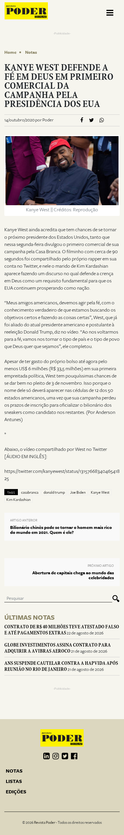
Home (10, 52)
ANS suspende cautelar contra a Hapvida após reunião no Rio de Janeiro (61, 666)
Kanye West (100, 492)
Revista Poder (44, 823)
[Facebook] (81, 120)
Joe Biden (78, 492)
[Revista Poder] (26, 10)
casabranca (29, 492)
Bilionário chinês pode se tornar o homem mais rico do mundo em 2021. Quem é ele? (61, 530)
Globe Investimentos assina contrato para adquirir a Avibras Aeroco (57, 648)
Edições (16, 792)
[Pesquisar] (116, 598)
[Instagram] (55, 756)
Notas (31, 52)
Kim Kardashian (18, 500)
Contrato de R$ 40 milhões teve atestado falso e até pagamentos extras (61, 630)
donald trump (54, 492)
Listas (14, 781)
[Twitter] (91, 120)
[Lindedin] (46, 756)
